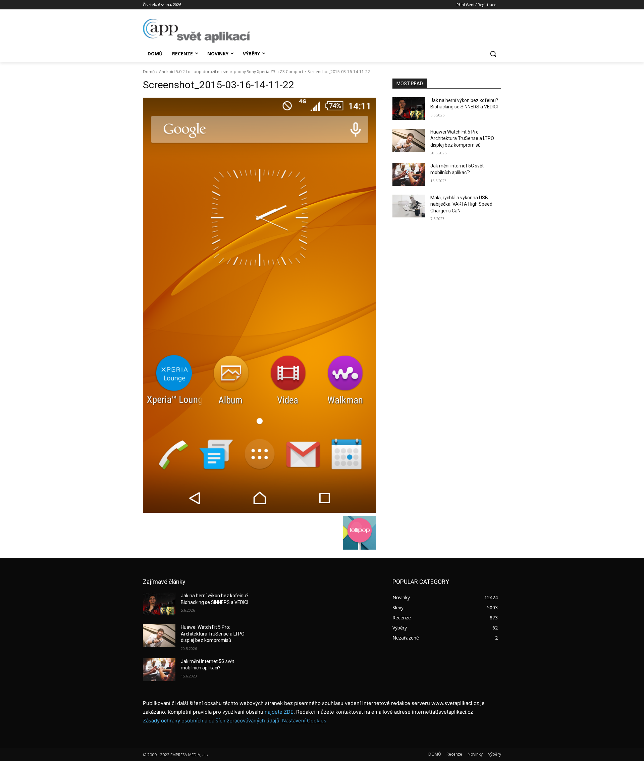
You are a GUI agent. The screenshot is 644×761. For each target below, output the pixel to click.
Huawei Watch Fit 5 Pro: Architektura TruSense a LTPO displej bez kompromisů (462, 138)
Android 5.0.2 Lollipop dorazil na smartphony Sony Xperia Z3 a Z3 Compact (231, 71)
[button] (493, 54)
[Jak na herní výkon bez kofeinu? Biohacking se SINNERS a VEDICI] (408, 108)
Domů (149, 71)
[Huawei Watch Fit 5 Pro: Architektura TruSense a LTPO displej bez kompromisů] (408, 140)
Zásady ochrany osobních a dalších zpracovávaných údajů (211, 720)
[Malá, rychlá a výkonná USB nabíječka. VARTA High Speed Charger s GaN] (408, 206)
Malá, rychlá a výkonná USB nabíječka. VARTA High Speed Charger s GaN (461, 204)
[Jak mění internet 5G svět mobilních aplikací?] (408, 174)
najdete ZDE (279, 712)
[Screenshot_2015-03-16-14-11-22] (259, 305)
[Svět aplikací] (196, 31)
